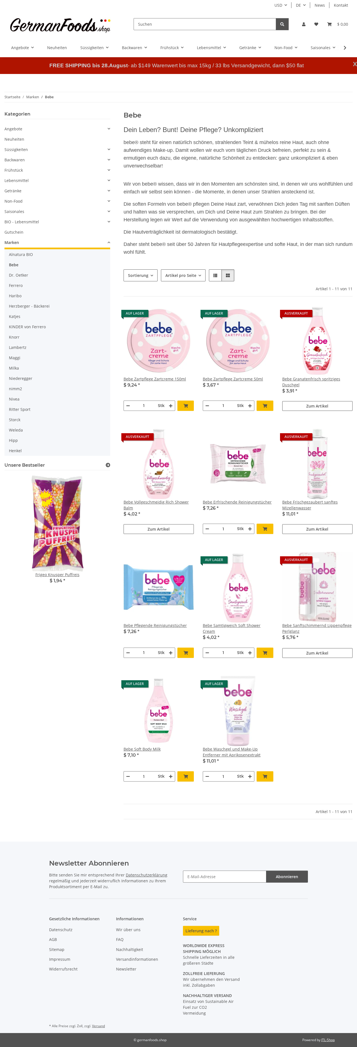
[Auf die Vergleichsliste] (170, 315)
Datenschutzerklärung (146, 875)
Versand (98, 1026)
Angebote (13, 128)
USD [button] (278, 5)
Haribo (15, 295)
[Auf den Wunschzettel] (184, 315)
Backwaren (14, 159)
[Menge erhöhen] (171, 406)
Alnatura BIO (21, 254)
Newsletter (126, 969)
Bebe (13, 264)
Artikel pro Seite (180, 275)
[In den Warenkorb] (185, 406)
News (320, 5)
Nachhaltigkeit (129, 949)
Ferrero (16, 285)
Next (96, 533)
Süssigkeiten (16, 149)
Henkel (15, 450)
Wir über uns (128, 929)
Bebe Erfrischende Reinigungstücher (237, 502)
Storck (14, 419)
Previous (18, 533)
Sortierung (138, 275)
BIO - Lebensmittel (21, 221)
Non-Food (13, 201)
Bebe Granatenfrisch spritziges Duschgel (311, 381)
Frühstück (13, 170)
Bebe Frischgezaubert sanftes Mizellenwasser (310, 505)
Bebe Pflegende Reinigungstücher (155, 625)
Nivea (14, 399)
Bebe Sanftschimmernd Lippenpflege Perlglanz (317, 628)
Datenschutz (61, 929)
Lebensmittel (16, 180)
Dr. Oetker (18, 275)
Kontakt (341, 5)
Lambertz (17, 347)
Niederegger (20, 378)
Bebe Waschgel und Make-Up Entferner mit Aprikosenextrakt (231, 752)
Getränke (12, 190)
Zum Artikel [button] (317, 406)
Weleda (16, 430)
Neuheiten (14, 139)
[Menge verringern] (128, 406)
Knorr (14, 337)
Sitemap (56, 949)
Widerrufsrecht (63, 969)
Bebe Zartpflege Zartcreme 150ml (155, 379)
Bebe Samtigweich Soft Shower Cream (231, 628)
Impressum (59, 959)
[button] (304, 24)
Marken (11, 242)
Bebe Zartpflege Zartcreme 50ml (233, 379)
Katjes (14, 316)
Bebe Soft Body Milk (142, 749)
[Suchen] (282, 24)
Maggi (14, 357)
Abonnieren (287, 876)
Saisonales (14, 211)
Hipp (13, 440)
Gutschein (13, 232)
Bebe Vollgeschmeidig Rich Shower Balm (156, 505)
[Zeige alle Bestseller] (108, 465)
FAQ (120, 939)
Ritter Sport (19, 409)
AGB (53, 939)
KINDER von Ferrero (27, 326)
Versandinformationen (137, 959)
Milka (14, 368)
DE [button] (298, 5)
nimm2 (15, 388)
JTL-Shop (328, 1040)
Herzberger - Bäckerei (29, 306)
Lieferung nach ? (201, 930)
